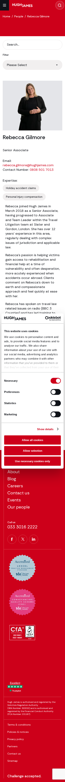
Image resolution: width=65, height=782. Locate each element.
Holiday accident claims (21, 188)
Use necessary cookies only (32, 461)
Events (14, 500)
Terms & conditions (19, 724)
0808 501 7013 (41, 170)
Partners (12, 746)
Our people (18, 507)
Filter (6, 54)
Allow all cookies (32, 440)
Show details (45, 429)
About (13, 471)
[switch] (56, 392)
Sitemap (12, 760)
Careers (15, 486)
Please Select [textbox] (17, 65)
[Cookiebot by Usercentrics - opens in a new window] (46, 318)
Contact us (18, 493)
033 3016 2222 (22, 527)
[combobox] (32, 65)
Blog (11, 479)
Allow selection (32, 450)
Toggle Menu (4, 5)
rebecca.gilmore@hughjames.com (28, 165)
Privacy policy (15, 739)
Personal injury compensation (24, 197)
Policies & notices (18, 732)
